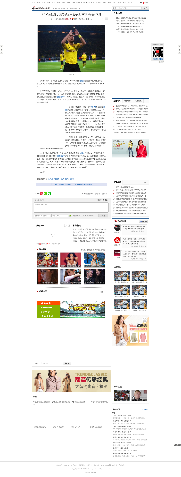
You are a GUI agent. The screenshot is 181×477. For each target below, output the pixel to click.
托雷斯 (57, 179)
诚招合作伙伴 (75, 427)
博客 (73, 2)
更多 (129, 2)
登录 (48, 244)
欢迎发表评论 (103, 200)
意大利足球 (69, 179)
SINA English (105, 465)
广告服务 (74, 465)
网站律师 (96, 465)
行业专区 (145, 409)
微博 (68, 2)
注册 (140, 2)
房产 (124, 2)
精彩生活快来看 (80, 402)
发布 (103, 216)
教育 (83, 2)
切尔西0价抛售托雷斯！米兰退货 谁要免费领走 (88, 235)
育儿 (94, 2)
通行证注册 (113, 465)
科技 (58, 2)
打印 (98, 194)
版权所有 (94, 472)
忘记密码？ (91, 215)
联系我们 (82, 465)
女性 (114, 2)
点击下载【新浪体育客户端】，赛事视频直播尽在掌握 (71, 184)
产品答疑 (122, 465)
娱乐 (48, 2)
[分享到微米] (41, 193)
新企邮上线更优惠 (96, 427)
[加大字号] (106, 18)
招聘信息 (89, 465)
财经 (53, 2)
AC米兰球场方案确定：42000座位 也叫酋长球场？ (89, 238)
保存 (91, 194)
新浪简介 (59, 465)
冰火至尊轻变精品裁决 (63, 402)
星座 (104, 2)
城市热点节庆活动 (40, 427)
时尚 (89, 2)
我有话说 (81, 19)
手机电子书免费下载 (101, 402)
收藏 (109, 2)
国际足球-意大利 (63, 8)
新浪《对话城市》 (59, 427)
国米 (62, 179)
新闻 (38, 2)
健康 (99, 2)
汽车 (119, 2)
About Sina (67, 465)
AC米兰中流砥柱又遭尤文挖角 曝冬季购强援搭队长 (90, 241)
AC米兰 (50, 179)
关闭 (161, 62)
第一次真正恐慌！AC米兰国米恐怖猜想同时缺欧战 (89, 232)
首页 (33, 2)
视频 (63, 2)
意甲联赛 (73, 8)
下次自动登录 (75, 216)
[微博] (81, 81)
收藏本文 (89, 19)
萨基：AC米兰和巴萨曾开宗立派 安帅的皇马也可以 (90, 229)
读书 (78, 2)
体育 (43, 2)
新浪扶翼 (116, 409)
